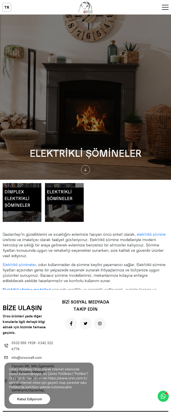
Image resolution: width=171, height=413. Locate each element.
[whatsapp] (163, 396)
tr (6, 7)
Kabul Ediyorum (29, 399)
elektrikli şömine (151, 234)
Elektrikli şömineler (19, 264)
